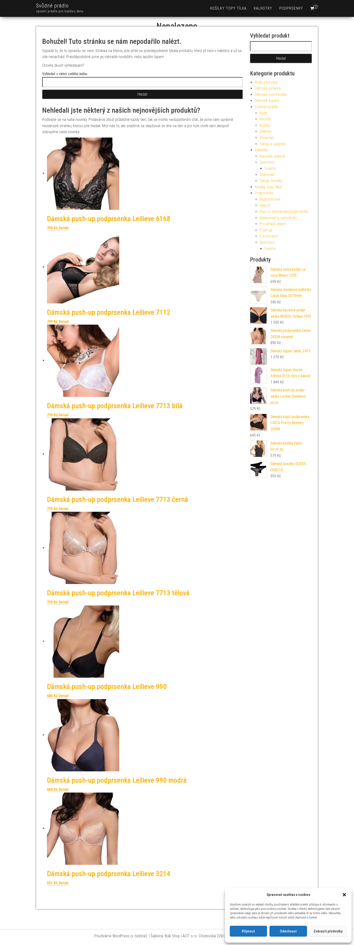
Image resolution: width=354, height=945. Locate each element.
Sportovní (267, 162)
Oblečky (266, 131)
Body (263, 113)
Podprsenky (291, 8)
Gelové (265, 205)
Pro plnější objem (273, 224)
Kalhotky (263, 8)
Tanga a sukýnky (273, 144)
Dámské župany (267, 100)
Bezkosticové (270, 199)
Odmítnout (288, 931)
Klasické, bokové (272, 156)
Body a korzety (266, 82)
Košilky (265, 125)
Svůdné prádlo (52, 6)
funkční (270, 168)
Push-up (266, 230)
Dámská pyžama (268, 88)
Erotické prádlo (266, 107)
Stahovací (267, 174)
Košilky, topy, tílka (268, 187)
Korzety (265, 119)
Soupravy (267, 137)
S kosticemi (269, 236)
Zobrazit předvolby (328, 931)
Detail (63, 228)
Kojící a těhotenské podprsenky (284, 211)
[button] (344, 894)
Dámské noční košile (271, 94)
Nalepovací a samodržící (278, 218)
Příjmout (248, 931)
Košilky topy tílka (228, 8)
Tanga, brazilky (271, 180)
